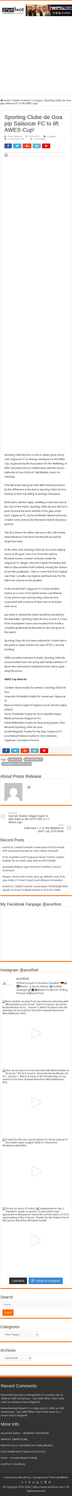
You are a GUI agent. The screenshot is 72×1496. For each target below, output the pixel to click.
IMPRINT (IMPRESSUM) (14, 1439)
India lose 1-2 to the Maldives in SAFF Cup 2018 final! (44, 828)
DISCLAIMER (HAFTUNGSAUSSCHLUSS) (23, 1451)
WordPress (24, 1477)
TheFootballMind (58, 1477)
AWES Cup (15, 759)
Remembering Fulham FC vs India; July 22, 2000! (28, 1408)
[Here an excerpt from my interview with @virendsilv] (36, 1102)
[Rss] (22, 1482)
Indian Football (21, 100)
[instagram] (41, 1482)
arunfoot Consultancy (13, 1464)
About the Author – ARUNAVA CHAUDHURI (25, 1433)
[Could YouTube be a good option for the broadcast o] (36, 1171)
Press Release (15, 136)
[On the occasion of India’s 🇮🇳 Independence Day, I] (36, 1240)
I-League (37, 100)
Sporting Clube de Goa (17, 764)
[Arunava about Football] (36, 9)
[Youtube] (37, 1482)
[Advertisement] (36, 58)
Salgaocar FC (34, 759)
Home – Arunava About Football (19, 1457)
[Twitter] (29, 1482)
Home (6, 100)
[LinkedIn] (33, 1482)
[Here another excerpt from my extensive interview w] (36, 1033)
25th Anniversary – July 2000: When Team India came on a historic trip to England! (32, 1412)
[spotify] (49, 1482)
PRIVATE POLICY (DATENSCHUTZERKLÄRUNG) (27, 1445)
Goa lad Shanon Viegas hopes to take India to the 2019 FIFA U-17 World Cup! (28, 818)
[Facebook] (26, 1482)
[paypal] (45, 1482)
